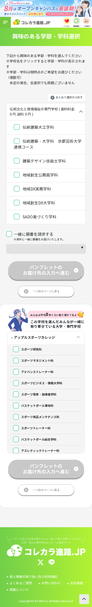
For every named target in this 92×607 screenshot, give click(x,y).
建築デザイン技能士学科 (44, 161)
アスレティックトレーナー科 (39, 451)
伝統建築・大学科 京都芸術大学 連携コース (47, 144)
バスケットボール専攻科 (36, 406)
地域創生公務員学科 (40, 175)
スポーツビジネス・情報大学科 (41, 383)
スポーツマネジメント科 (36, 360)
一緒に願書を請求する (33, 234)
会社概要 (76, 583)
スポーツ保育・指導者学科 (38, 394)
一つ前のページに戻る (46, 291)
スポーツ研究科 (31, 349)
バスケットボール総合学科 (38, 439)
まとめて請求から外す (69, 97)
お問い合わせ (51, 583)
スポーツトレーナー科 (35, 428)
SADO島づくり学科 (39, 217)
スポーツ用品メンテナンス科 (39, 417)
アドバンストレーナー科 (36, 372)
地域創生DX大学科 (38, 203)
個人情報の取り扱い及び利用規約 (33, 577)
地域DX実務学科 (36, 189)
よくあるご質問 (21, 583)
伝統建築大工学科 (38, 127)
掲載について (19, 590)
